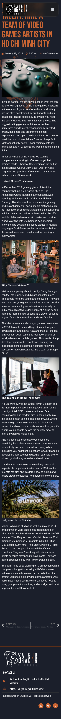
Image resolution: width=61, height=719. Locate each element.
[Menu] (52, 9)
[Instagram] (55, 705)
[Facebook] (48, 705)
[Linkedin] (40, 705)
